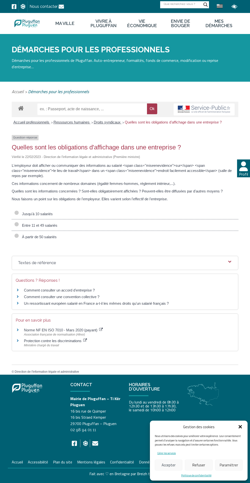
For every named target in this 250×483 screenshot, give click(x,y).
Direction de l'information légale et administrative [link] (47, 371)
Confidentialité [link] (122, 461)
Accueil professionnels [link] (31, 122)
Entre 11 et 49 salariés (38, 225)
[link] (14, 6)
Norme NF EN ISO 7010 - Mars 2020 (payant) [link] (61, 330)
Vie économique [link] (142, 23)
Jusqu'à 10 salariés (36, 214)
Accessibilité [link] (38, 461)
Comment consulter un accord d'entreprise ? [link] (59, 290)
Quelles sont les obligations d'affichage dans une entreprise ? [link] (173, 122)
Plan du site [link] (62, 461)
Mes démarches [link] (219, 23)
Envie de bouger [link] (180, 23)
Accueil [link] (18, 91)
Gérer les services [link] (166, 453)
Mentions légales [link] (91, 461)
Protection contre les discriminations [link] (53, 341)
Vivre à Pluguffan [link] (103, 23)
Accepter (169, 465)
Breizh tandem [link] (149, 474)
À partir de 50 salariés (38, 237)
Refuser (198, 465)
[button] (240, 426)
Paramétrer (229, 465)
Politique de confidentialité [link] (196, 475)
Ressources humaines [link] (72, 122)
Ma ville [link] (64, 23)
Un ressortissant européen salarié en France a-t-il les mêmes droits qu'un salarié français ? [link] (96, 303)
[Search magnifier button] (205, 4)
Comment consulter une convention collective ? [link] (61, 297)
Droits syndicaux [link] (108, 122)
